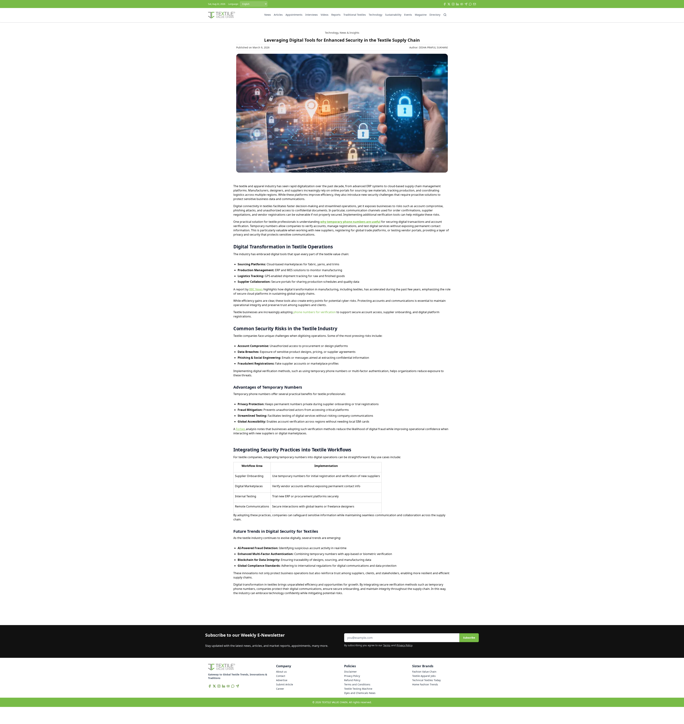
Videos (324, 14)
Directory (434, 14)
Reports (336, 14)
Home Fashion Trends (425, 684)
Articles (278, 14)
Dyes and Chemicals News (359, 693)
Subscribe (469, 637)
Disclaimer (350, 671)
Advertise (281, 680)
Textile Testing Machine (358, 688)
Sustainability (393, 14)
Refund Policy (352, 680)
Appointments (294, 14)
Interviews (311, 14)
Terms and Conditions (357, 684)
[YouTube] (461, 4)
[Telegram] (466, 4)
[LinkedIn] (457, 4)
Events (408, 14)
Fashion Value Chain (424, 671)
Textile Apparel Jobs (424, 676)
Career (280, 688)
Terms (386, 645)
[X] (448, 4)
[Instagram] (453, 4)
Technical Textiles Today (426, 680)
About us (281, 671)
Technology (375, 14)
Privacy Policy (404, 645)
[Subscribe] (474, 4)
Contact (280, 676)
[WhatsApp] (470, 4)
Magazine (421, 14)
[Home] (221, 15)
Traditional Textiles (354, 14)
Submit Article (284, 684)
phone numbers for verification (314, 312)
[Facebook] (444, 4)
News (267, 14)
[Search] (445, 15)
